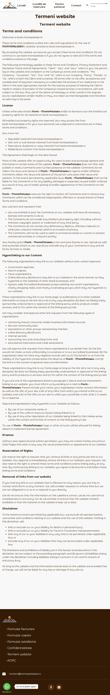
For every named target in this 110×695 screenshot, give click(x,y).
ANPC (11, 660)
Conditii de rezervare (39, 5)
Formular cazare (19, 635)
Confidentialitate (19, 648)
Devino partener (59, 5)
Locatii (21, 5)
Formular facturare (21, 629)
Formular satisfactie (21, 641)
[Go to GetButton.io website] (6, 692)
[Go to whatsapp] (6, 686)
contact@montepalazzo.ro (25, 673)
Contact (76, 5)
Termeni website (19, 654)
